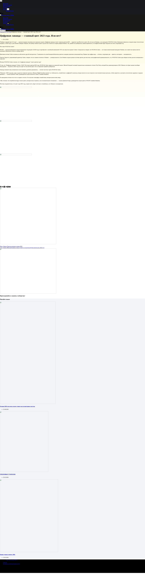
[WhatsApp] (8, 187)
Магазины (5, 17)
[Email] (10, 187)
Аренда (5, 23)
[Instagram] (1, 27)
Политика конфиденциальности (11, 564)
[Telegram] (6, 187)
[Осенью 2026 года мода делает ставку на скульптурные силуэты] (28, 403)
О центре (5, 21)
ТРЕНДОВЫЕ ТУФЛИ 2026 (7, 474)
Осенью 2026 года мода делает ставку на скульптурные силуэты (17, 406)
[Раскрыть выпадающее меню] (8, 23)
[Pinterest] (1, 187)
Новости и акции (7, 19)
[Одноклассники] (4, 187)
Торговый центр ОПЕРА (11, 560)
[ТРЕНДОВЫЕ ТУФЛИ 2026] (24, 471)
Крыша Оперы (10, 24)
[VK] (2, 27)
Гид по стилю (6, 20)
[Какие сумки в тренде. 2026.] (29, 551)
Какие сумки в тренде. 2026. (7, 554)
